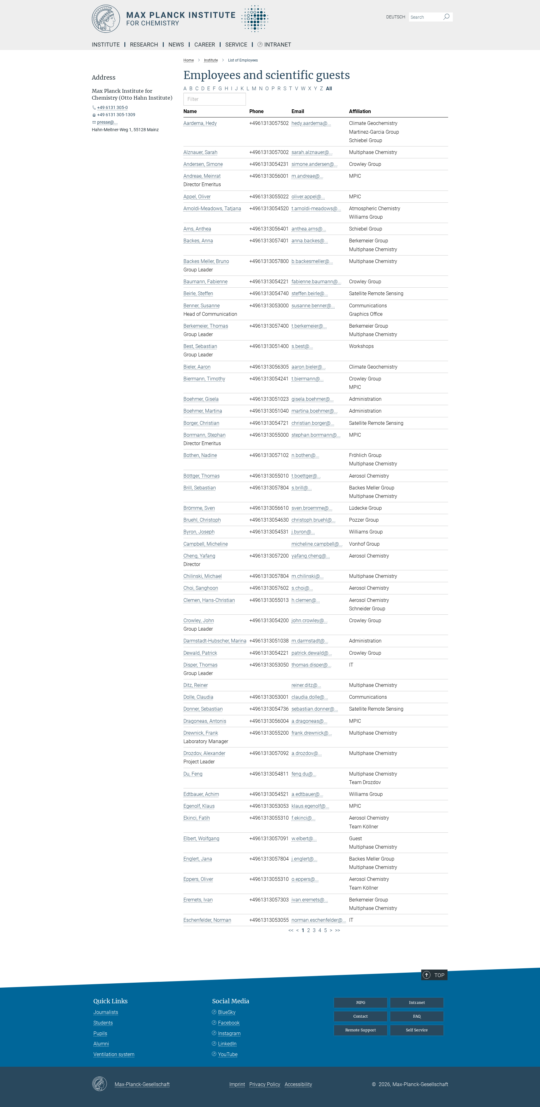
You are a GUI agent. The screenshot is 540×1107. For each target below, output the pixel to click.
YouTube (228, 1054)
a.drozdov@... (307, 753)
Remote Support (360, 1030)
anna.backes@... (310, 241)
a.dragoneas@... (310, 721)
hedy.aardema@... (311, 123)
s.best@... (302, 346)
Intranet (277, 44)
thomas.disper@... (312, 665)
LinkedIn (227, 1044)
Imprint (237, 1084)
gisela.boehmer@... (313, 399)
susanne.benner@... (313, 306)
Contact (360, 1016)
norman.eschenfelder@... (319, 920)
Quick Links (110, 1001)
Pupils (100, 1033)
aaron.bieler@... (309, 367)
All (329, 89)
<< (290, 930)
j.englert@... (305, 859)
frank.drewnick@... (312, 733)
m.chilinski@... (308, 576)
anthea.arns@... (309, 229)
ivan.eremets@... (310, 900)
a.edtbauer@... (307, 794)
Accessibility (298, 1084)
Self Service (417, 1030)
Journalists (105, 1012)
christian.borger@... (313, 423)
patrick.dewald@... (312, 653)
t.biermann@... (308, 379)
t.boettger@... (306, 476)
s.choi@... (302, 588)
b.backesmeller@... (312, 261)
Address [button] (104, 77)
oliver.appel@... (308, 197)
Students (103, 1023)
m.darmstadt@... (310, 641)
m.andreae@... (307, 176)
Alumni (101, 1044)
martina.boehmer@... (315, 411)
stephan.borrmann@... (316, 435)
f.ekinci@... (304, 818)
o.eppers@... (305, 879)
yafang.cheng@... (311, 556)
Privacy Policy (264, 1084)
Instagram (229, 1033)
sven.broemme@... (312, 508)
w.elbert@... (304, 838)
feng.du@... (304, 774)
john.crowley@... (310, 620)
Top (439, 975)
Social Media (230, 1001)
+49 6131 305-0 (112, 107)
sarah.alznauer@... (312, 152)
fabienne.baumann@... (317, 282)
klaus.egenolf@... (310, 806)
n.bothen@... (305, 455)
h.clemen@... (306, 600)
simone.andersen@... (315, 164)
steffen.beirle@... (310, 293)
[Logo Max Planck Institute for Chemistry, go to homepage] (209, 19)
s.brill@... (302, 488)
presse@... (107, 122)
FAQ (417, 1016)
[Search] (446, 17)
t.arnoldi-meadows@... (316, 208)
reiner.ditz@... (306, 685)
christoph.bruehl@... (314, 520)
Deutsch (395, 16)
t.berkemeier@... (309, 326)
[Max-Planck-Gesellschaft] (103, 1084)
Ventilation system (113, 1054)
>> (337, 930)
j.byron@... (303, 532)
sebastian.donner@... (315, 709)
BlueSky (227, 1012)
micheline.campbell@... (317, 544)
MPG (360, 1002)
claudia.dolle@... (310, 697)
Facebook (229, 1023)
